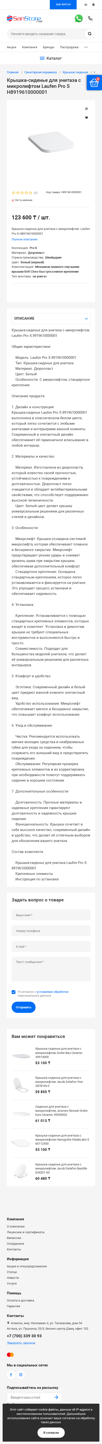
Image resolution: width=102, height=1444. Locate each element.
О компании (16, 1226)
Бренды (49, 47)
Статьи (12, 1272)
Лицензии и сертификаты (26, 1232)
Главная (13, 72)
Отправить (23, 1007)
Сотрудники (15, 1243)
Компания (29, 47)
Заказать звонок (21, 1343)
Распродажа (69, 47)
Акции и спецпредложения (27, 1266)
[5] (31, 193)
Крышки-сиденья (75, 72)
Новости (13, 1278)
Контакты (14, 1249)
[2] (18, 193)
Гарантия (13, 1306)
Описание (24, 318)
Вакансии (14, 1238)
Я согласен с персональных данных (43, 993)
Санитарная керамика (40, 72)
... (86, 45)
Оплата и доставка (20, 1300)
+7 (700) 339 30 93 (90, 18)
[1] (14, 193)
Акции (11, 47)
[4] (26, 193)
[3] (22, 193)
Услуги (12, 1283)
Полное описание (24, 239)
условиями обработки (53, 992)
